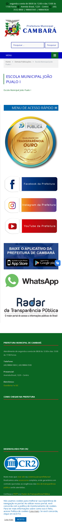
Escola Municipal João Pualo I (17, 90)
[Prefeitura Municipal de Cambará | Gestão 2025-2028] (31, 27)
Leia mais (34, 511)
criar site (21, 476)
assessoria (23, 480)
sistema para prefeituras (39, 476)
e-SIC (16, 385)
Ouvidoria (8, 385)
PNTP (15, 494)
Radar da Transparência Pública (36, 494)
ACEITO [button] (20, 519)
